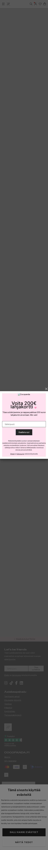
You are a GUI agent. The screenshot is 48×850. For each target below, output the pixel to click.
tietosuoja (20, 454)
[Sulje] (46, 389)
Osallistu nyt (24, 432)
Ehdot (12, 454)
